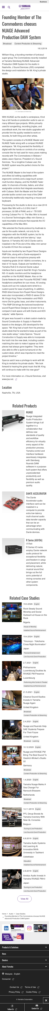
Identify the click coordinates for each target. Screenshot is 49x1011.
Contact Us (14, 987)
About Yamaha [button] (7, 966)
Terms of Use (30, 987)
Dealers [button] (5, 960)
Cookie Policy (31, 992)
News (4, 953)
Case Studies (20, 914)
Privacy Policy (14, 992)
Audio (11, 914)
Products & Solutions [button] (10, 947)
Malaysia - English (12, 973)
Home (4, 914)
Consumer (6, 979)
